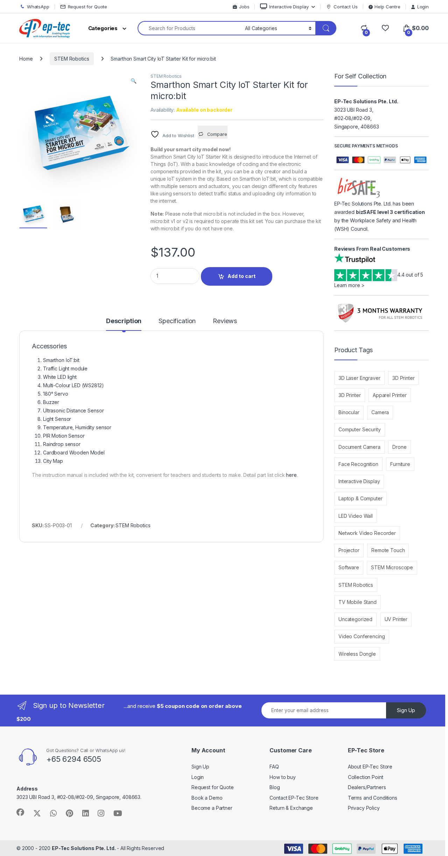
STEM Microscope (392, 567)
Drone (399, 447)
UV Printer (396, 619)
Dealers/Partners (367, 787)
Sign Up (406, 710)
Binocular (348, 412)
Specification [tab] (177, 321)
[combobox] (189, 28)
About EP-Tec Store (370, 767)
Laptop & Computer (360, 498)
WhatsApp (38, 6)
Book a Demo (206, 798)
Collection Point (365, 777)
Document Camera (359, 447)
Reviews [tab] (225, 321)
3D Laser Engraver (359, 378)
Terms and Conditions (372, 798)
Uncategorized (355, 619)
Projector (348, 550)
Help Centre (387, 6)
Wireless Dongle (357, 654)
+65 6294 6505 (73, 759)
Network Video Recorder (367, 533)
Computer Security (359, 429)
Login (423, 6)
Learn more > (349, 285)
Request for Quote (87, 6)
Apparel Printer (390, 395)
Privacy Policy (364, 808)
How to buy (283, 777)
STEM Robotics (71, 59)
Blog (275, 787)
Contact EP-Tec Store (294, 798)
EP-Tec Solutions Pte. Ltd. (83, 848)
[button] (133, 81)
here (291, 475)
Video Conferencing (361, 636)
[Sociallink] (20, 812)
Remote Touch (388, 550)
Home (26, 59)
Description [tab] (123, 321)
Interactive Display (288, 6)
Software (348, 567)
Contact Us (345, 6)
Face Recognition (358, 464)
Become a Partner (211, 808)
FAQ (274, 767)
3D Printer (403, 378)
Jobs (244, 6)
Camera (380, 412)
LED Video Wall (355, 516)
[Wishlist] (385, 28)
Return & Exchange (291, 808)
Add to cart (241, 276)
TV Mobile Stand (357, 602)
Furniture (400, 464)
